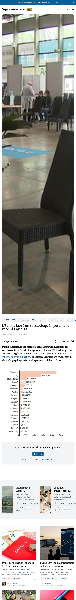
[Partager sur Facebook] (55, 341)
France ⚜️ (6, 578)
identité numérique (35, 503)
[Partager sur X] (59, 341)
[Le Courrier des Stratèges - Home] (20, 10)
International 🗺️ (50, 578)
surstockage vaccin (56, 320)
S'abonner (38, 454)
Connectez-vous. (48, 459)
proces (42, 320)
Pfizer (34, 320)
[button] (62, 9)
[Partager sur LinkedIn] (64, 341)
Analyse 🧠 (16, 578)
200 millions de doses (20, 320)
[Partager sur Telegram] (68, 341)
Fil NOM (6, 320)
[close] (73, 2)
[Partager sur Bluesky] (72, 342)
